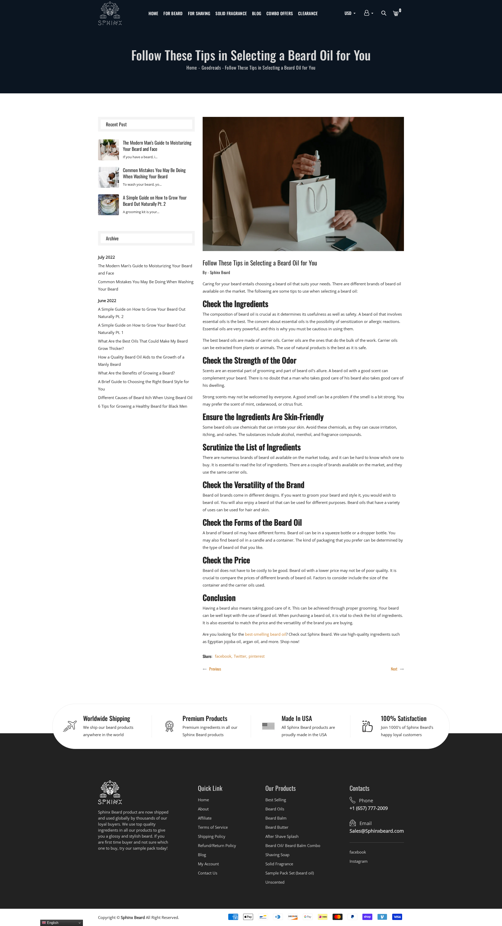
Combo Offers (279, 13)
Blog (256, 13)
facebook (223, 656)
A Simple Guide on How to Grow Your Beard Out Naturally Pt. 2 (155, 200)
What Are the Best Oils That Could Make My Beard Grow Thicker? (143, 344)
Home (153, 13)
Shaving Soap (277, 854)
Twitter (240, 656)
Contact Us (207, 873)
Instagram (359, 861)
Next (394, 669)
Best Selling (275, 799)
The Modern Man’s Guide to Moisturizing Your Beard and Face (157, 145)
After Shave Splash (282, 836)
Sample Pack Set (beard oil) (289, 873)
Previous (215, 669)
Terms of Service (213, 827)
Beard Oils (274, 808)
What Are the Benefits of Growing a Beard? (136, 373)
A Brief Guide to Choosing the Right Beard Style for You (143, 385)
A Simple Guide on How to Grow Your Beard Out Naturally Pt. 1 (141, 328)
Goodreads (211, 67)
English (52, 923)
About (203, 808)
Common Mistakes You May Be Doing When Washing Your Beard (154, 173)
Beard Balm (276, 818)
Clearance (308, 13)
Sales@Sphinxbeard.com (377, 831)
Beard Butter (276, 827)
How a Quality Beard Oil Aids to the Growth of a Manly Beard (141, 360)
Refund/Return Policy (217, 845)
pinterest (257, 656)
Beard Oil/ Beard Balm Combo (292, 845)
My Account (208, 863)
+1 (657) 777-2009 (369, 808)
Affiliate (205, 818)
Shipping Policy (211, 836)
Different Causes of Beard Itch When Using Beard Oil (145, 397)
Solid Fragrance (231, 13)
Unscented (274, 882)
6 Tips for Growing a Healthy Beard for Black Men (142, 406)
